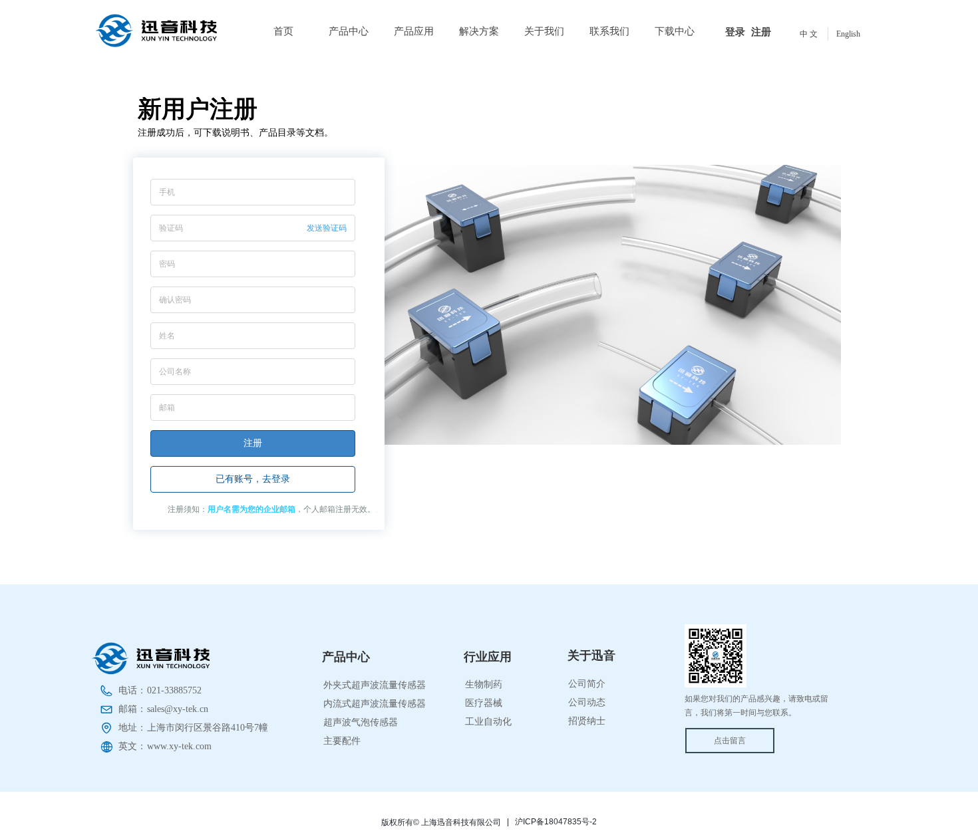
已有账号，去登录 (253, 479)
